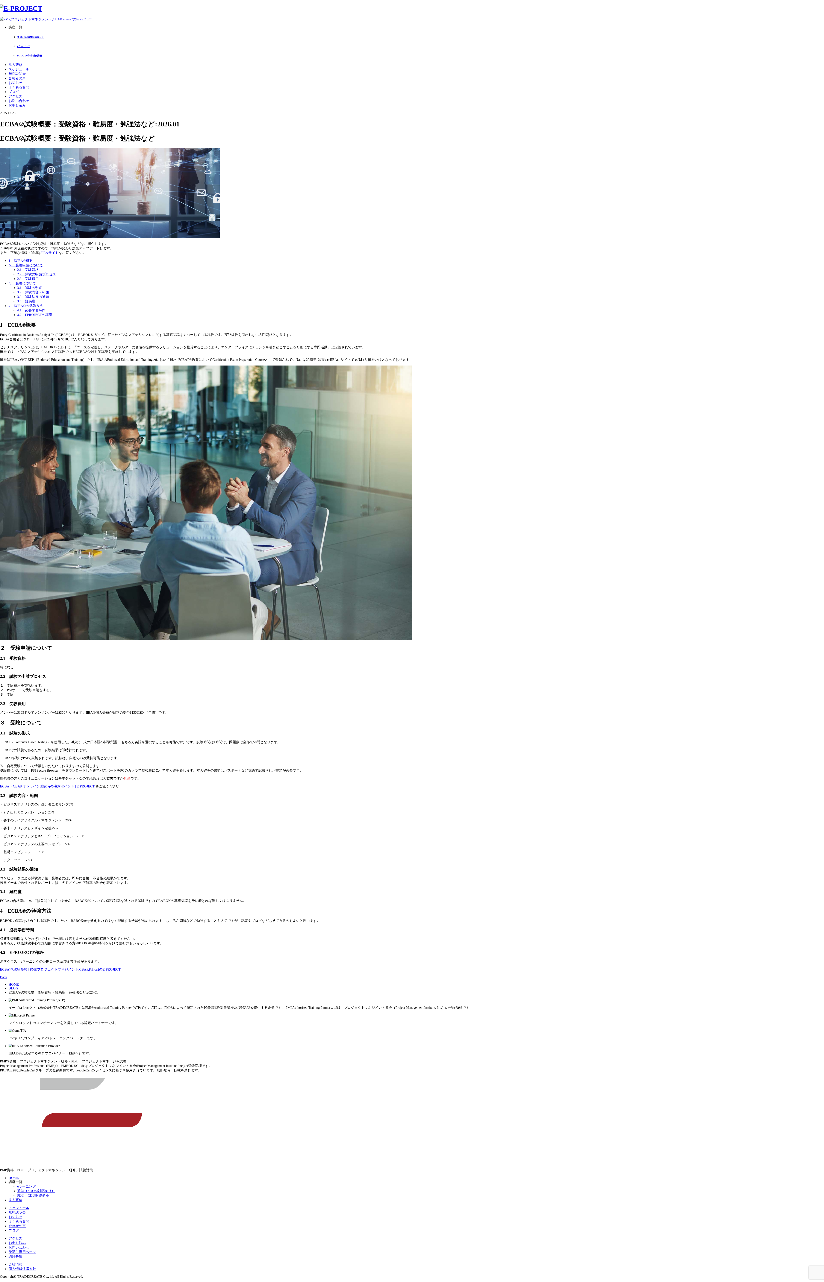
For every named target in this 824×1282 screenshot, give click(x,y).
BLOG (13, 988)
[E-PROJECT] (21, 8)
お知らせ (15, 83)
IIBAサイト (50, 253)
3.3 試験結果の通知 (33, 297)
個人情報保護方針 (22, 1269)
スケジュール (19, 69)
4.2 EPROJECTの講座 (34, 315)
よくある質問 (19, 87)
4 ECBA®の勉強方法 (26, 306)
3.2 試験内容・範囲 (33, 292)
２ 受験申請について (26, 265)
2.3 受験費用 (28, 279)
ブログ (14, 92)
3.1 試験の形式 (29, 288)
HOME (14, 984)
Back (3, 977)
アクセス (15, 96)
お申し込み (17, 105)
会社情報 (15, 1264)
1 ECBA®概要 (21, 260)
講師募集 (15, 1256)
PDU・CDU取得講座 (33, 1195)
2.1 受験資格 (28, 270)
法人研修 (15, 65)
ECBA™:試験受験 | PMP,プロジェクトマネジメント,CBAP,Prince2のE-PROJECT (60, 969)
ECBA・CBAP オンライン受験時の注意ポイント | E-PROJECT (47, 786)
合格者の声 (17, 78)
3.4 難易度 (26, 301)
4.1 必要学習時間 (31, 310)
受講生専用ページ (22, 1252)
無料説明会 (17, 74)
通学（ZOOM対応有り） (36, 1191)
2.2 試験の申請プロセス (36, 274)
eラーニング (26, 1186)
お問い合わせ (19, 101)
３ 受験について (22, 283)
